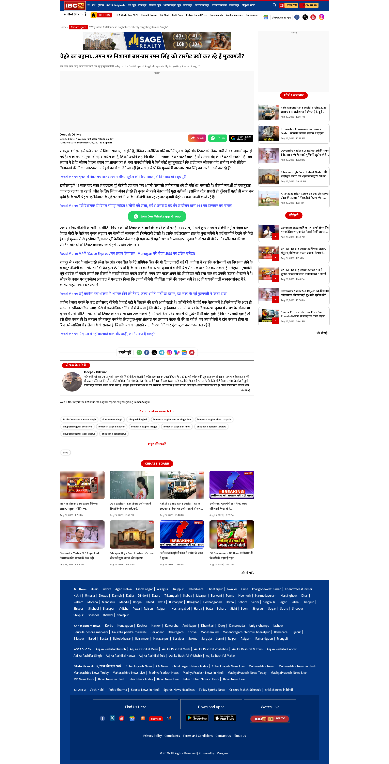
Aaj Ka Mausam (234, 15)
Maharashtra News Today (91, 673)
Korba (109, 625)
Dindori (143, 595)
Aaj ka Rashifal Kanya (120, 656)
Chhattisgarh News (139, 666)
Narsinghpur (288, 595)
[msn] (169, 718)
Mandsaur (108, 602)
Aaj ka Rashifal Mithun (247, 649)
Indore (107, 589)
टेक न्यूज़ (142, 5)
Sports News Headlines (179, 690)
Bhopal (137, 602)
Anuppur (178, 589)
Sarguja (206, 638)
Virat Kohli (97, 690)
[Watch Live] (270, 722)
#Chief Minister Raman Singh (79, 420)
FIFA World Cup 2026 (127, 15)
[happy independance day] (157, 49)
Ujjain (94, 589)
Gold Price (177, 15)
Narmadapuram (265, 595)
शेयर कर (221, 138)
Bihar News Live (168, 679)
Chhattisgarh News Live (228, 666)
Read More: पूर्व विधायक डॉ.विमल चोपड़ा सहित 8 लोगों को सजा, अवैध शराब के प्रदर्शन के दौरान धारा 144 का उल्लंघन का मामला (146, 206)
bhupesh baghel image (144, 427)
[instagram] (321, 17)
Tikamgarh (171, 595)
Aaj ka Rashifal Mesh (176, 649)
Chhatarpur (215, 589)
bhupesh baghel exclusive (77, 427)
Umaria (90, 595)
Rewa (136, 608)
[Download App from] (197, 720)
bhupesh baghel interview (211, 427)
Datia (130, 595)
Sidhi (233, 608)
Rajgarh (162, 608)
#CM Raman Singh (112, 420)
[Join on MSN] (177, 352)
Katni (77, 595)
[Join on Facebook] (147, 352)
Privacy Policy (152, 736)
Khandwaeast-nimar (298, 589)
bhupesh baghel (138, 420)
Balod (92, 638)
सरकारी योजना (219, 5)
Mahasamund (210, 632)
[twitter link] (305, 17)
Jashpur (278, 625)
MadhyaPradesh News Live (288, 673)
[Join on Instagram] (169, 352)
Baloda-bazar (122, 638)
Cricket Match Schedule (245, 690)
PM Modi (164, 15)
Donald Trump (149, 15)
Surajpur (178, 638)
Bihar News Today (140, 679)
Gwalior (232, 589)
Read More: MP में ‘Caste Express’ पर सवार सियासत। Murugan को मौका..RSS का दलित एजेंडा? (128, 254)
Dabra (156, 595)
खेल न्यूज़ (187, 5)
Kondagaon (125, 625)
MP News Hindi (84, 679)
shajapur (123, 615)
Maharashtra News (262, 666)
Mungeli (282, 638)
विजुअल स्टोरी (248, 5)
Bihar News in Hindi (111, 679)
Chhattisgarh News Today (190, 666)
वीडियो (293, 215)
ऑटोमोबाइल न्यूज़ (172, 5)
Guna (244, 589)
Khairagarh (176, 632)
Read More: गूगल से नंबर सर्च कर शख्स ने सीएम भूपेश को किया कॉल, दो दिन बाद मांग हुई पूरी (123, 177)
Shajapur (109, 608)
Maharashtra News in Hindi (297, 666)
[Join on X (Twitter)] (154, 352)
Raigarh (246, 638)
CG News (162, 666)
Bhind (150, 602)
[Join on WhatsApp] (139, 352)
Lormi (220, 638)
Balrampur (142, 638)
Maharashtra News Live (129, 673)
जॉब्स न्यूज (234, 5)
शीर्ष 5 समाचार (294, 95)
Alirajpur (162, 589)
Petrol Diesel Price (196, 15)
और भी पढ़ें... (246, 390)
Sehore (242, 602)
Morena (92, 602)
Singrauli (269, 602)
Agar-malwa (123, 589)
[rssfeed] (143, 718)
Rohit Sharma (117, 690)
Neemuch (244, 595)
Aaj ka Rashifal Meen (144, 649)
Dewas (103, 595)
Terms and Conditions (198, 736)
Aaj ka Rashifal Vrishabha (211, 649)
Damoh (117, 595)
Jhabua (187, 595)
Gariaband (157, 632)
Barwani (216, 595)
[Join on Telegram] (162, 352)
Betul (161, 602)
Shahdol (93, 608)
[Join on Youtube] (192, 352)
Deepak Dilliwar (71, 134)
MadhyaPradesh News (164, 673)
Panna (230, 595)
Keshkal (142, 625)
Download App (283, 18)
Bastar (104, 638)
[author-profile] (72, 382)
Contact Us (223, 736)
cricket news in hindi (279, 690)
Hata (209, 608)
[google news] (265, 17)
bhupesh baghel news (114, 434)
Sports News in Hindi (145, 690)
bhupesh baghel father (111, 427)
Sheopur (308, 602)
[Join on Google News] (184, 352)
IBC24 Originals (115, 5)
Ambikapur (190, 625)
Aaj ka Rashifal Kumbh (111, 649)
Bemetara (280, 632)
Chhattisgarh (78, 27)
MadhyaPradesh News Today (247, 673)
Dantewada (237, 625)
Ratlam (78, 602)
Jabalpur (201, 595)
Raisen (148, 608)
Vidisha (123, 608)
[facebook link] (297, 17)
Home (63, 27)
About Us (240, 736)
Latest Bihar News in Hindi (201, 679)
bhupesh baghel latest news (79, 434)
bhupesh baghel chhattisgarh (214, 420)
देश (93, 5)
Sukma (192, 638)
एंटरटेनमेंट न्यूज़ (202, 5)
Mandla (124, 602)
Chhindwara (195, 589)
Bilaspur (79, 638)
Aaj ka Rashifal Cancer (282, 649)
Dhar (304, 595)
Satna (295, 602)
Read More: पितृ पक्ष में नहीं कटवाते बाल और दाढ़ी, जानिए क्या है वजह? (107, 334)
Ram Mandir (216, 15)
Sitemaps (156, 719)
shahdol (93, 615)
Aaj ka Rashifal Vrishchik (185, 656)
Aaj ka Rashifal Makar (220, 656)
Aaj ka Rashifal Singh (88, 656)
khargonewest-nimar (266, 589)
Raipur (232, 638)
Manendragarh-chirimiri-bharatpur (246, 632)
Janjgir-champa (259, 625)
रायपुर (65, 453)
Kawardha (171, 625)
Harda (230, 602)
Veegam (222, 753)
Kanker (156, 625)
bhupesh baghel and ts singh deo (172, 420)
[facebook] (102, 718)
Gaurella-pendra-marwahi (91, 632)
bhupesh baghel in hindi (177, 427)
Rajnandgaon (264, 638)
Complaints (172, 736)
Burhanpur (176, 602)
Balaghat (193, 602)
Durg (221, 625)
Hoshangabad (212, 602)
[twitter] (112, 718)
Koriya (192, 632)
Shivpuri (79, 608)
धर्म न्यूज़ (132, 5)
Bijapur (296, 632)
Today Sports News (212, 690)
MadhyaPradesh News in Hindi (203, 673)
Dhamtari (207, 625)
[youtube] (313, 17)
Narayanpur (161, 638)
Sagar (283, 602)
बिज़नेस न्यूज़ (155, 5)
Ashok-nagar (144, 589)
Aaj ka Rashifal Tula (152, 656)
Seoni (255, 602)
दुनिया (101, 5)
